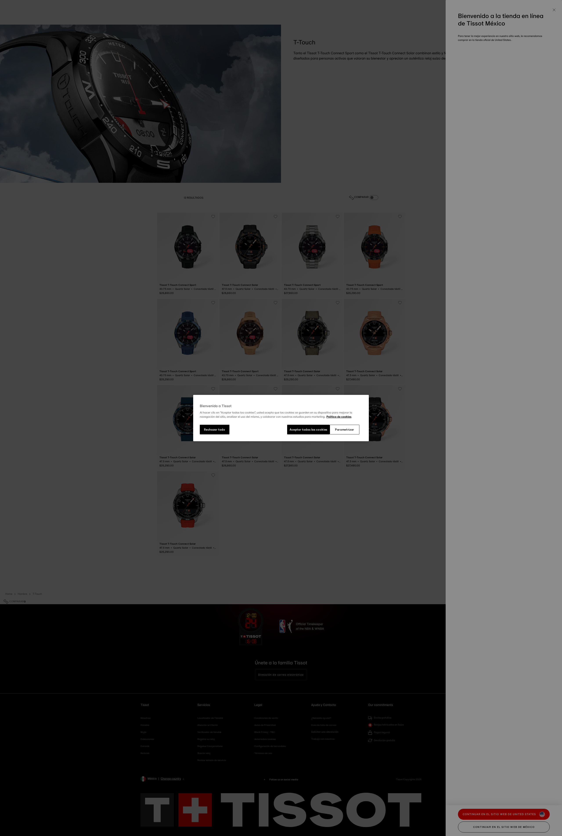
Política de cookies (338, 417)
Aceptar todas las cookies (308, 429)
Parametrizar (344, 429)
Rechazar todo (214, 429)
